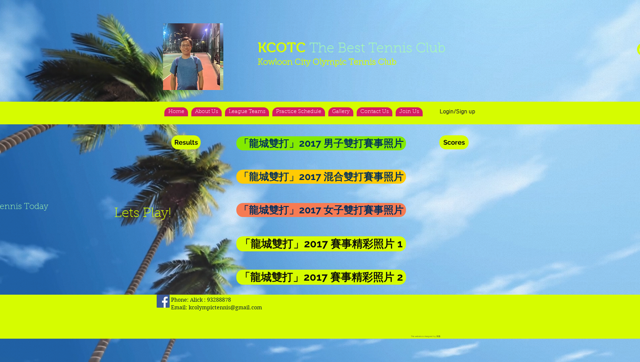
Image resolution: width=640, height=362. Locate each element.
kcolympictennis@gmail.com (225, 307)
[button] (193, 56)
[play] (205, 28)
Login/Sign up (457, 111)
